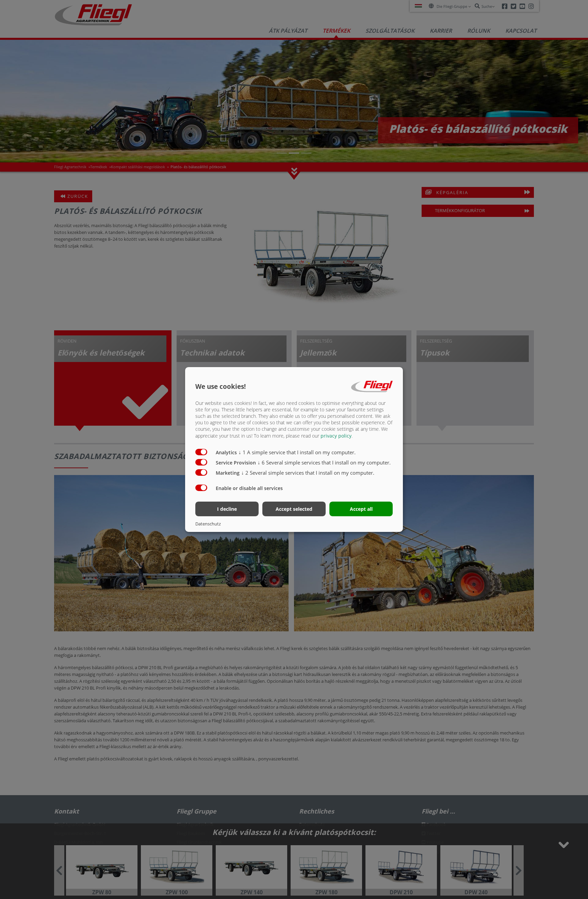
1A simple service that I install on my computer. (297, 452)
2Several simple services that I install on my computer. (307, 472)
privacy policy (336, 435)
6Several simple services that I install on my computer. (324, 462)
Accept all (361, 509)
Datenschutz (208, 524)
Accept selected (294, 509)
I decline (227, 509)
